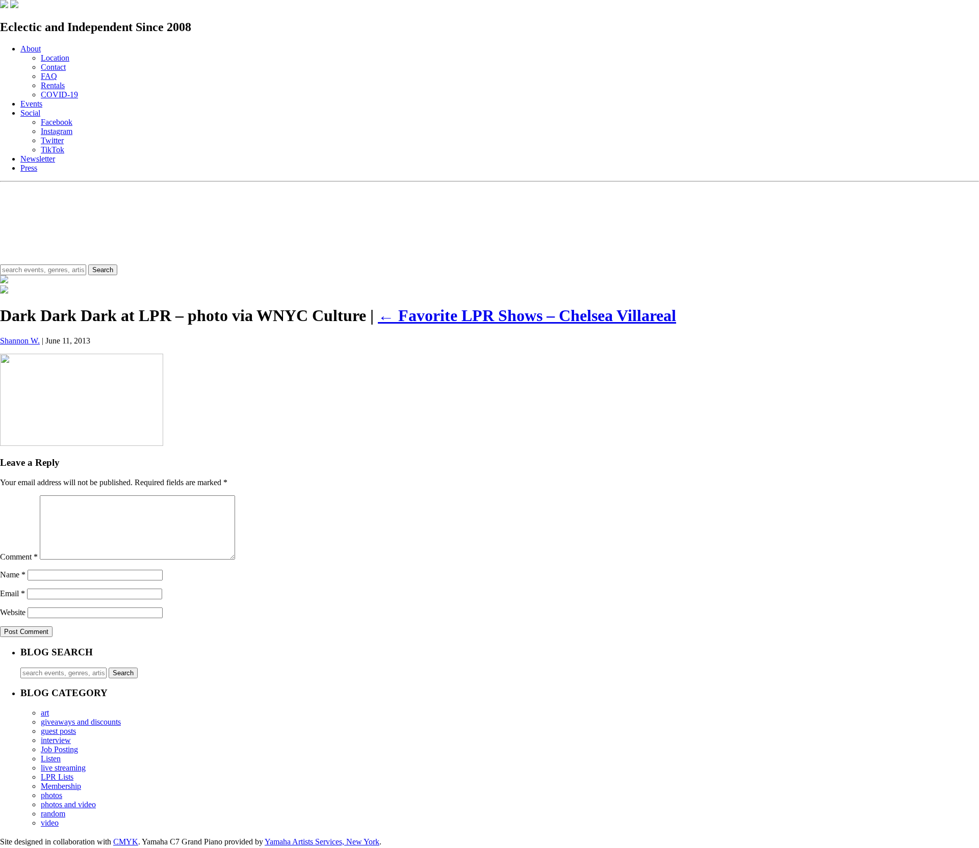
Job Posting (59, 749)
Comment (19, 556)
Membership (61, 786)
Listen (51, 758)
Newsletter (37, 158)
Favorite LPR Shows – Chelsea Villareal (527, 315)
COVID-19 (59, 94)
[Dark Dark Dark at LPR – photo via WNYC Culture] (81, 443)
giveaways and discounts (81, 722)
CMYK (125, 841)
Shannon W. (20, 340)
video (50, 822)
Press (28, 168)
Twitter (52, 140)
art (45, 712)
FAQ (49, 76)
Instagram (56, 131)
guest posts (58, 731)
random (53, 813)
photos (51, 795)
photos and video (68, 804)
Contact (53, 67)
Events (31, 103)
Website (12, 612)
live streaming (63, 767)
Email (12, 593)
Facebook (56, 122)
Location (55, 58)
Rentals (53, 85)
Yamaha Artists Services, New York (322, 841)
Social (30, 113)
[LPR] (4, 5)
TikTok (52, 149)
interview (56, 740)
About (30, 48)
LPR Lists (57, 777)
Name (12, 574)
